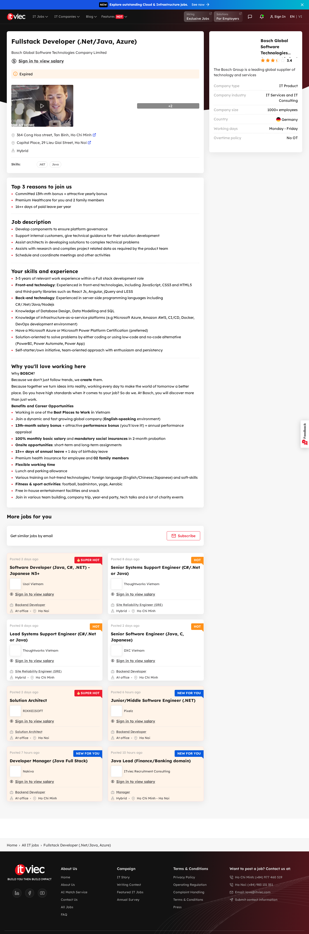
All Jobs (67, 907)
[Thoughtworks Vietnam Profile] (116, 584)
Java (55, 164)
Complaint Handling (188, 892)
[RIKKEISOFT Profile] (15, 711)
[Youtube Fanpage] (42, 894)
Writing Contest (129, 885)
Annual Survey (128, 900)
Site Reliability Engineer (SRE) (139, 605)
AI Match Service (74, 892)
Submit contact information (256, 900)
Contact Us (69, 900)
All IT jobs (30, 845)
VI (300, 16)
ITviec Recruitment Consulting (147, 771)
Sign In (279, 16)
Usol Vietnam (33, 584)
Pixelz (128, 711)
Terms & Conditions (188, 900)
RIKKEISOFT (33, 711)
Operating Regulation (190, 885)
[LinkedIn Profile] (18, 894)
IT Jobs (38, 16)
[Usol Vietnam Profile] (15, 584)
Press (177, 907)
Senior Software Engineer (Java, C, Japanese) (147, 637)
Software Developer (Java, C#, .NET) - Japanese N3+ (50, 570)
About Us (68, 885)
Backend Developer (30, 605)
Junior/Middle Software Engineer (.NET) (153, 700)
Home (12, 845)
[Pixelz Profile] (116, 711)
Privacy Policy (184, 877)
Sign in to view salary (41, 61)
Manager (123, 792)
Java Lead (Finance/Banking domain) (151, 760)
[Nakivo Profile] (15, 771)
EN (292, 16)
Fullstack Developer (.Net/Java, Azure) (77, 845)
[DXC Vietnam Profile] (116, 650)
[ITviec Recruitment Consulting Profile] (116, 771)
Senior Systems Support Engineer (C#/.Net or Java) (155, 570)
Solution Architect (28, 700)
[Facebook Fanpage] (31, 894)
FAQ (64, 915)
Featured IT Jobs (130, 892)
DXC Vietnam (134, 650)
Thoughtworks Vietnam (141, 584)
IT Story (123, 877)
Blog (89, 16)
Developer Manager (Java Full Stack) (49, 760)
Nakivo (28, 771)
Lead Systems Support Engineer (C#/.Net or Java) (53, 637)
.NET (42, 164)
